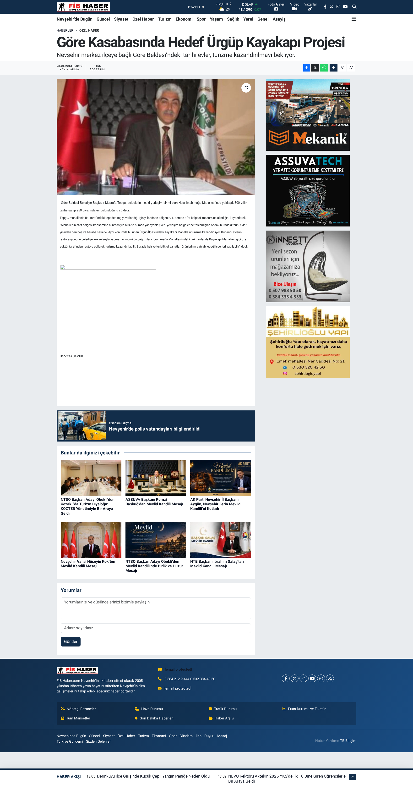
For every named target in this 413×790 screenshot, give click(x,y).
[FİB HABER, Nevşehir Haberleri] (83, 7)
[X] (295, 678)
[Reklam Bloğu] (308, 114)
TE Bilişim (348, 741)
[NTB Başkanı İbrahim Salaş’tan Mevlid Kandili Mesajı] (220, 539)
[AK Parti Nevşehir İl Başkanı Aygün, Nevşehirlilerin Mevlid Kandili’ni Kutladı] (220, 477)
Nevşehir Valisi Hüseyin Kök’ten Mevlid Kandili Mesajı (88, 563)
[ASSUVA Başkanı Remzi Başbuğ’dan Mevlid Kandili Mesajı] (155, 477)
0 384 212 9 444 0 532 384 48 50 (189, 679)
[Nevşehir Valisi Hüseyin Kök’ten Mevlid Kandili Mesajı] (91, 539)
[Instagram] (303, 678)
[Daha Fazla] (333, 68)
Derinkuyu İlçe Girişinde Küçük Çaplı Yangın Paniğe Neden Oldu (153, 776)
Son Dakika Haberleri (157, 718)
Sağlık (233, 19)
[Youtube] (312, 678)
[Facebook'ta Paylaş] (306, 68)
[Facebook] (286, 678)
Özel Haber (143, 19)
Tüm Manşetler (78, 718)
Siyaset (121, 19)
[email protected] (178, 669)
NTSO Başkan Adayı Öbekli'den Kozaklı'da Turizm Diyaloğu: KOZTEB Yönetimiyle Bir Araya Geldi (87, 506)
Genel (263, 19)
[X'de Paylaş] (315, 68)
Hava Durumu (152, 709)
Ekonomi (184, 19)
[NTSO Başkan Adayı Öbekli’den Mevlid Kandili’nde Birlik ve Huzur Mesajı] (155, 539)
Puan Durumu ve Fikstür (307, 709)
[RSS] (330, 678)
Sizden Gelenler (98, 741)
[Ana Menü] (354, 19)
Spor (201, 19)
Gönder (70, 641)
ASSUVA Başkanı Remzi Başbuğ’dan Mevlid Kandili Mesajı (154, 501)
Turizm (165, 19)
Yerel (248, 19)
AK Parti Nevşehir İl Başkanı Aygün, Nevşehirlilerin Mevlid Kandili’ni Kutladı (215, 504)
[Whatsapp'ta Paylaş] (324, 68)
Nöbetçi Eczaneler (81, 709)
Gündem (186, 736)
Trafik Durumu (225, 709)
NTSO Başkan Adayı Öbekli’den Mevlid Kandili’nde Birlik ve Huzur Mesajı (154, 566)
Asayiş (279, 19)
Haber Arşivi (224, 718)
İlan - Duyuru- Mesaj (211, 736)
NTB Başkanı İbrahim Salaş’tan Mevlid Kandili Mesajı (217, 563)
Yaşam (216, 19)
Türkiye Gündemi (70, 741)
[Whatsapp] (321, 678)
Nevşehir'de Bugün (74, 19)
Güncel (103, 19)
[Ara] (354, 7)
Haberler (65, 30)
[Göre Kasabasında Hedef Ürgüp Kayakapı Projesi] (156, 137)
